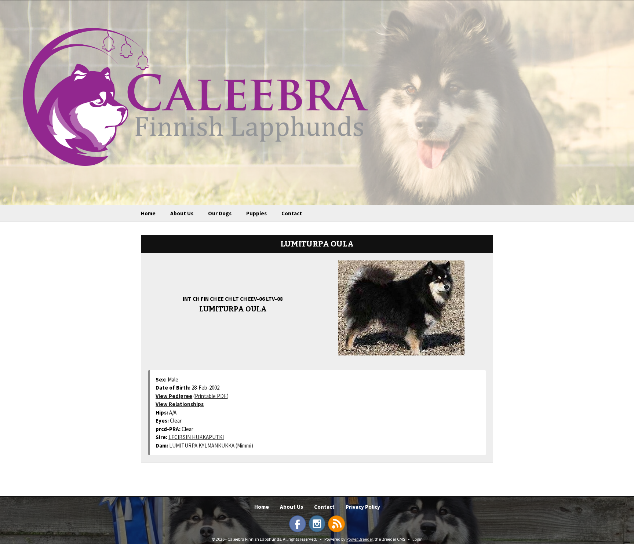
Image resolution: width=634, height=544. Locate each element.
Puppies (256, 213)
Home (148, 213)
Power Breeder (359, 539)
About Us (181, 213)
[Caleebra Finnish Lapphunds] (190, 96)
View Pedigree (174, 396)
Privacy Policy (363, 506)
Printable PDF (211, 396)
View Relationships (180, 404)
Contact (291, 213)
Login (417, 539)
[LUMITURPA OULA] (401, 307)
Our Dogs (220, 213)
